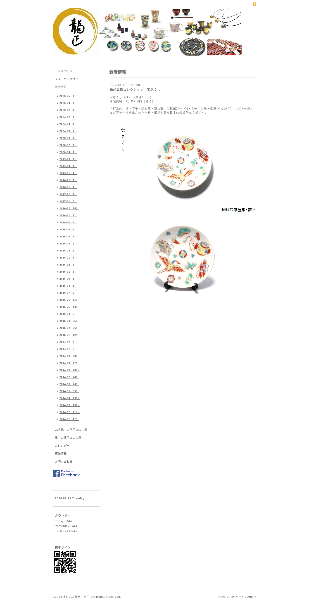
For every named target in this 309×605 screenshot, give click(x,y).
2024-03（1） (68, 131)
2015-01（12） (69, 335)
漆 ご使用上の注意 (68, 437)
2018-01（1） (68, 187)
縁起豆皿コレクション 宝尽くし (135, 89)
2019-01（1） (68, 173)
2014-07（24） (69, 377)
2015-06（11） (69, 299)
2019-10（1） (68, 159)
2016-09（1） (68, 229)
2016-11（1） (68, 215)
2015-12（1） (68, 264)
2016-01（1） (68, 257)
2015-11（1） (68, 271)
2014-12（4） (68, 342)
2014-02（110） (69, 412)
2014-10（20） (69, 356)
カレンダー (62, 445)
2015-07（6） (68, 292)
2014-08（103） (69, 370)
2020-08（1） (68, 138)
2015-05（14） (69, 306)
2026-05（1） (68, 96)
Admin (251, 596)
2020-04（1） (68, 152)
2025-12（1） (68, 110)
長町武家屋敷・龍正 (76, 596)
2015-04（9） (68, 313)
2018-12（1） (68, 180)
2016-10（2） (68, 222)
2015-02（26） (69, 328)
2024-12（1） (68, 117)
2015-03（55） (69, 321)
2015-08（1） (68, 285)
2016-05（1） (68, 243)
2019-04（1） (68, 166)
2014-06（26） (69, 384)
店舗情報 (61, 453)
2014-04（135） (69, 398)
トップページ (64, 71)
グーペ (240, 596)
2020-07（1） (68, 145)
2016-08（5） (68, 236)
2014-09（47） (69, 363)
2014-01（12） (69, 419)
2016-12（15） (69, 208)
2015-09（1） (68, 278)
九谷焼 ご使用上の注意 (71, 429)
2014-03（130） (69, 405)
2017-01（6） (68, 201)
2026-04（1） (68, 103)
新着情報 (61, 86)
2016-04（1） (68, 250)
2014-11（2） (68, 349)
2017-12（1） (68, 194)
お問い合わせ (64, 461)
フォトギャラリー (66, 79)
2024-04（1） (68, 124)
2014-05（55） (69, 391)
